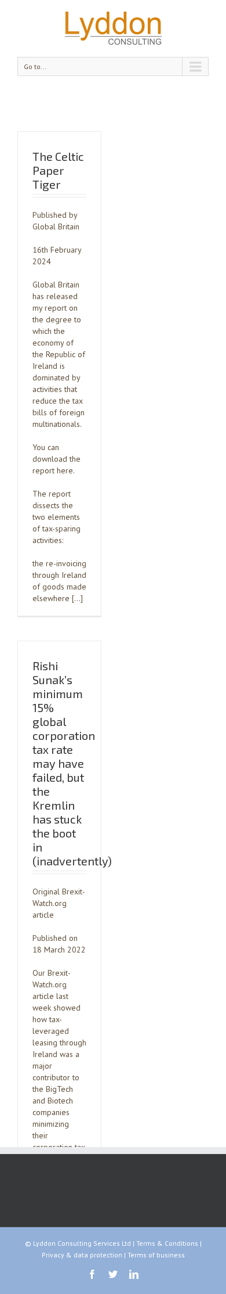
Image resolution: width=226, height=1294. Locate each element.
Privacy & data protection (82, 1254)
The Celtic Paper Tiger (58, 170)
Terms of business (156, 1254)
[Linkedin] (133, 1274)
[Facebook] (92, 1274)
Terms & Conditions (167, 1243)
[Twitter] (113, 1274)
